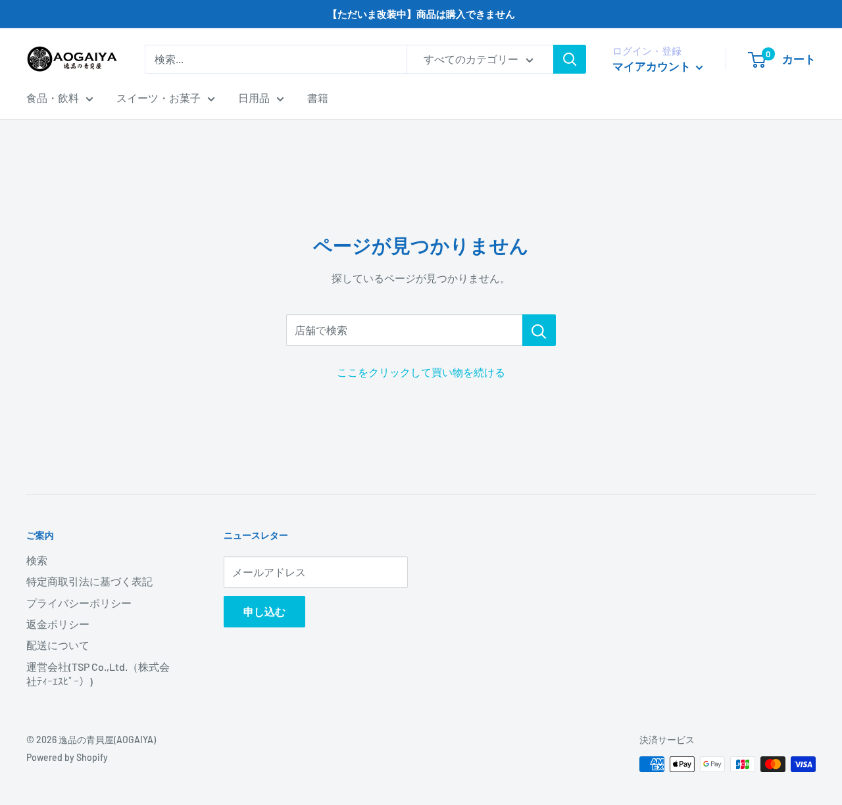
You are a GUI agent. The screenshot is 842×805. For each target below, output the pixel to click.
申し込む (264, 611)
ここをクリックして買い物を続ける (421, 372)
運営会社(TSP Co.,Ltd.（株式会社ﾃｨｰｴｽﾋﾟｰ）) (98, 673)
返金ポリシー (57, 624)
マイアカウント (652, 65)
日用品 (254, 97)
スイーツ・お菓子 (158, 97)
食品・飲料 (52, 97)
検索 (36, 560)
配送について (57, 645)
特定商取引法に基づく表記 (89, 581)
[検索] (569, 59)
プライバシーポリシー (79, 603)
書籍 (317, 97)
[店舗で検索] (539, 330)
